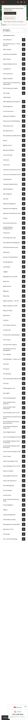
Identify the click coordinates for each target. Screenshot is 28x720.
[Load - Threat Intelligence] (23, 505)
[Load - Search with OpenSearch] (23, 480)
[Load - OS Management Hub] (23, 388)
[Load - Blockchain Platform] (23, 150)
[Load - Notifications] (23, 315)
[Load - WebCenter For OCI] (23, 529)
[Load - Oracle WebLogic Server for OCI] (23, 466)
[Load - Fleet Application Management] (23, 242)
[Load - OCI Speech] (23, 369)
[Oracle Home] (3, 2)
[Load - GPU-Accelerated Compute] (23, 88)
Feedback (5, 717)
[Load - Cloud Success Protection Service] (23, 174)
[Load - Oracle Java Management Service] (23, 437)
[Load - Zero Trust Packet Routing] (23, 539)
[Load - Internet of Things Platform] (23, 257)
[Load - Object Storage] (23, 49)
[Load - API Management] (23, 106)
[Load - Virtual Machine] (23, 39)
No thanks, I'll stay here (9, 18)
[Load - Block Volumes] (23, 59)
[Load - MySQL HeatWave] (23, 78)
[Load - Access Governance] (23, 111)
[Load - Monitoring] (23, 296)
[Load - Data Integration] (23, 194)
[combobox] (11, 30)
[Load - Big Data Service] (23, 145)
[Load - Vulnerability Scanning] (23, 519)
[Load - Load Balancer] (23, 69)
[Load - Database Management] (23, 203)
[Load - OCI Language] (23, 354)
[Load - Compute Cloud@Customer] (23, 184)
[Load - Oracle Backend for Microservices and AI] (23, 417)
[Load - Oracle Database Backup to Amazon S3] (23, 427)
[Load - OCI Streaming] (23, 373)
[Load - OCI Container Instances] (23, 325)
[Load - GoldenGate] (23, 252)
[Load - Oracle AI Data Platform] (23, 398)
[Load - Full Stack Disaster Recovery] (23, 247)
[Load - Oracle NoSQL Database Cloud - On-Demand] (23, 441)
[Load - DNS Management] (23, 189)
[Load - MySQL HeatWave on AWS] (23, 305)
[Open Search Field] (18, 2)
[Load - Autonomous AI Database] (23, 54)
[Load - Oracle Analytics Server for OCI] (23, 412)
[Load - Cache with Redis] (23, 155)
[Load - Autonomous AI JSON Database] (23, 121)
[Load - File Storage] (23, 93)
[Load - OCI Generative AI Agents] (23, 344)
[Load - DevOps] (23, 218)
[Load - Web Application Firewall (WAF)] (23, 524)
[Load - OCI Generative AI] (23, 73)
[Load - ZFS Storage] (23, 534)
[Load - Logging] (23, 271)
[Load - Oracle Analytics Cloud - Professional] (23, 407)
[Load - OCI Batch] (23, 320)
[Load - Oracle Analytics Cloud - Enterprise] (23, 403)
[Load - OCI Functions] (23, 339)
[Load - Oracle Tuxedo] (23, 456)
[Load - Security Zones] (23, 495)
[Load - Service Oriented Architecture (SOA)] (23, 500)
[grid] (14, 287)
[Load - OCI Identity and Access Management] (23, 349)
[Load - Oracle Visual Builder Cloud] (23, 461)
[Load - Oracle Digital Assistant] (23, 432)
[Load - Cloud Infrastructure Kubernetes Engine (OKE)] (23, 83)
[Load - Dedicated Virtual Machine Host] (23, 213)
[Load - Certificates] (23, 160)
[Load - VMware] (23, 509)
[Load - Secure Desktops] (23, 490)
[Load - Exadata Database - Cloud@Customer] (23, 228)
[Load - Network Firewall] (23, 310)
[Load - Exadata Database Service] (23, 64)
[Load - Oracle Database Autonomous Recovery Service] (23, 422)
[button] (21, 2)
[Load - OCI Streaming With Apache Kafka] (23, 378)
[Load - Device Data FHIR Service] (23, 223)
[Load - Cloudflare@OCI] (23, 179)
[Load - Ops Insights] (23, 393)
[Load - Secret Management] (23, 485)
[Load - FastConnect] (23, 232)
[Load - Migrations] (23, 291)
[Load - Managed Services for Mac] (23, 276)
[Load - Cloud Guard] (23, 164)
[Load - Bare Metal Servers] (23, 130)
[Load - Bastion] (23, 140)
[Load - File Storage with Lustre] (23, 237)
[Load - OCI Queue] (23, 364)
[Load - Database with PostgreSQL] (23, 208)
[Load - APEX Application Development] (23, 101)
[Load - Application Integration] (23, 116)
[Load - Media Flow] (23, 281)
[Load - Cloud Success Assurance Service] (23, 169)
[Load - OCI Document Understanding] (23, 335)
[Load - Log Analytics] (23, 266)
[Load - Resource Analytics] (23, 471)
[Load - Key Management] (23, 262)
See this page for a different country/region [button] (13, 21)
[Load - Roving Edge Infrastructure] (23, 475)
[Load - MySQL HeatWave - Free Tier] (23, 301)
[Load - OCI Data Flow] (23, 330)
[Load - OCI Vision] (23, 383)
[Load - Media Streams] (23, 286)
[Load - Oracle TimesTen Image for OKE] (23, 451)
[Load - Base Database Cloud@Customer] (23, 135)
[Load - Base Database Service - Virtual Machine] (23, 44)
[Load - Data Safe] (23, 198)
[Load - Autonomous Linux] (23, 126)
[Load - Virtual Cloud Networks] (23, 514)
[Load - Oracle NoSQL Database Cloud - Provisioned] (23, 446)
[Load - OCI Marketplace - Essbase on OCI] (23, 359)
